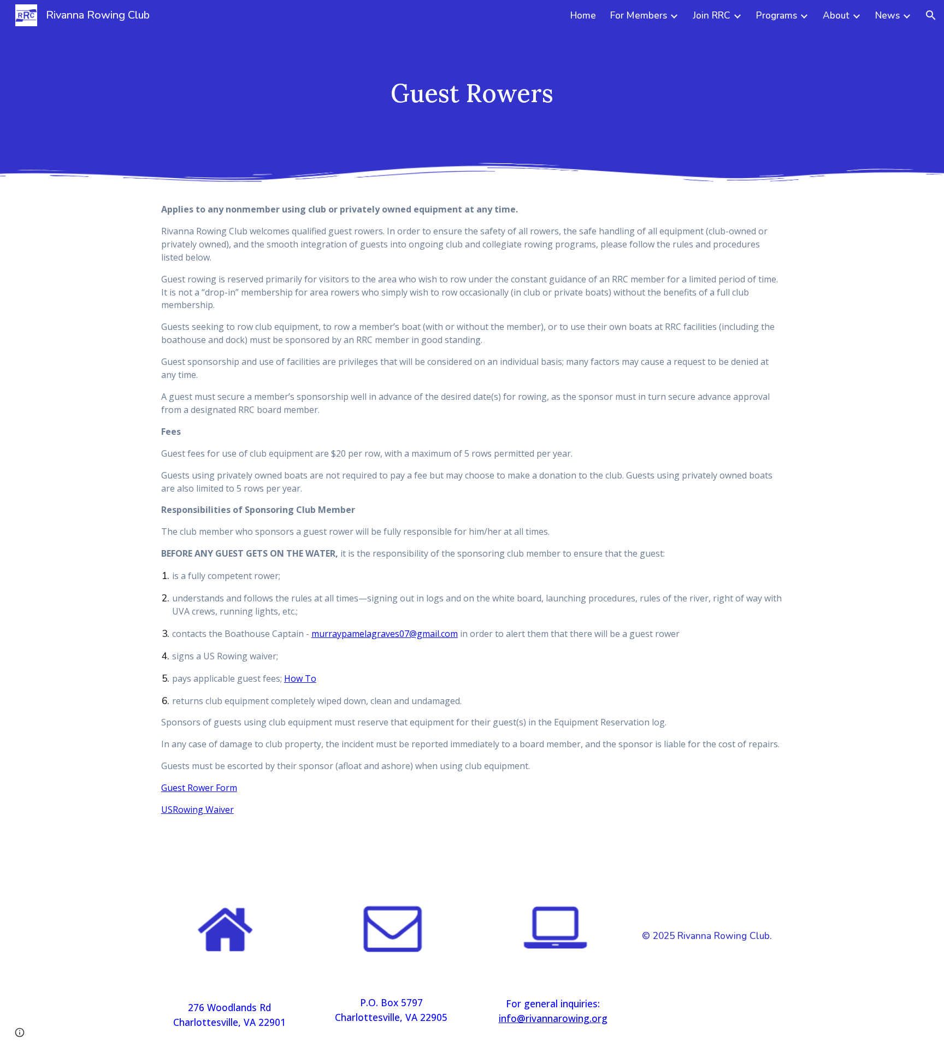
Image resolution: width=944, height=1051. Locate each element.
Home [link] (583, 15)
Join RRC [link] (711, 15)
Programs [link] (776, 15)
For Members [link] (638, 15)
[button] (931, 15)
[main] (472, 93)
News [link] (887, 15)
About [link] (836, 15)
